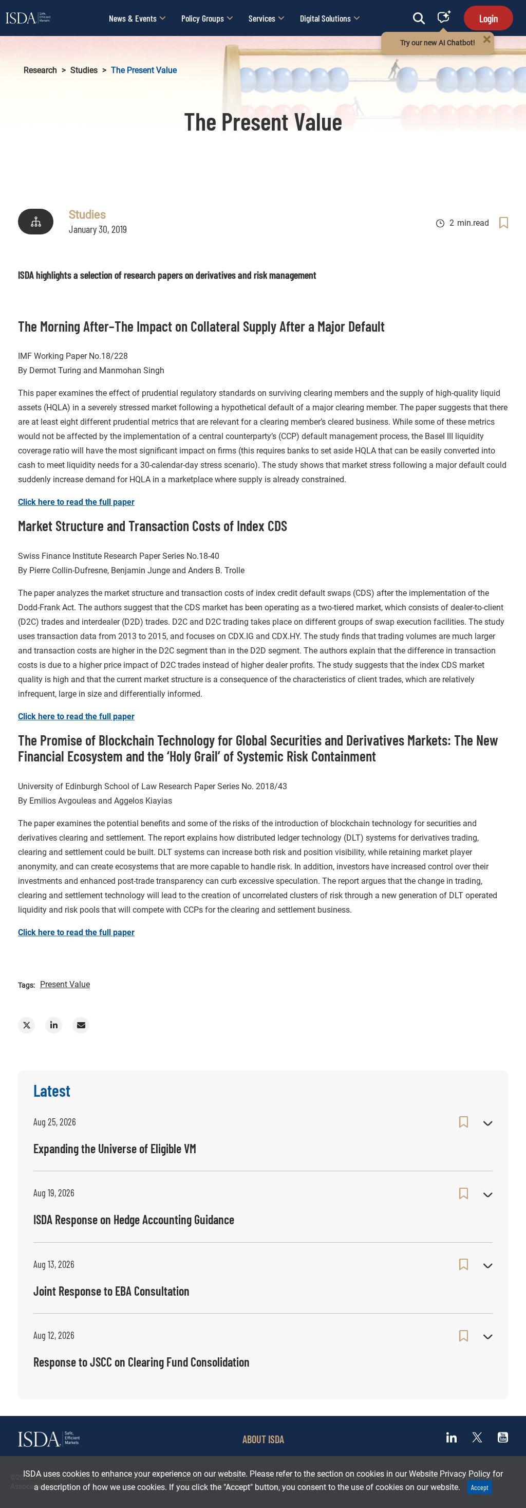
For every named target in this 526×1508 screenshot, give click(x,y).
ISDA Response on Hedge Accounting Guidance (133, 1219)
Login (488, 18)
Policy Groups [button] (202, 18)
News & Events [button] (133, 18)
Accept (480, 1487)
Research (40, 70)
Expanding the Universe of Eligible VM (114, 1148)
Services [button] (262, 18)
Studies (84, 70)
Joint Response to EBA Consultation (111, 1290)
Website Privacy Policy (450, 1474)
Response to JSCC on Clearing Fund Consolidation (141, 1361)
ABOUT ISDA (263, 1439)
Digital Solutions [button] (325, 18)
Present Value (65, 984)
